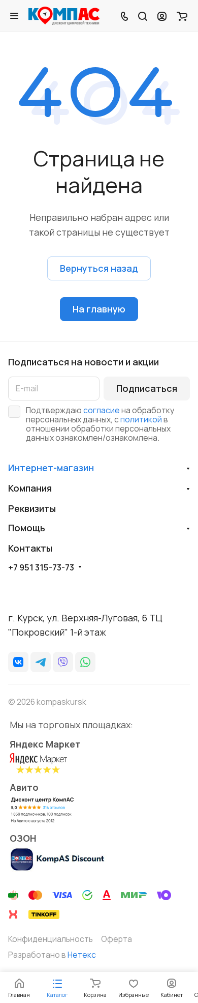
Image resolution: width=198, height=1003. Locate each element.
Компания (30, 488)
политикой (141, 419)
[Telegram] (40, 662)
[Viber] (63, 662)
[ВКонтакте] (18, 662)
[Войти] (162, 16)
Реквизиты (32, 508)
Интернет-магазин (51, 468)
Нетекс (82, 954)
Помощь (26, 528)
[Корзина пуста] (182, 16)
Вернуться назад (99, 268)
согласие (101, 410)
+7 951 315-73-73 (41, 567)
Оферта (116, 938)
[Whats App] (85, 662)
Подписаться (146, 388)
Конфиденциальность (50, 938)
